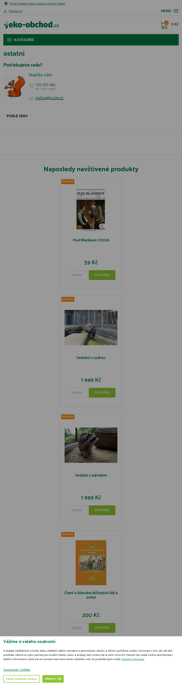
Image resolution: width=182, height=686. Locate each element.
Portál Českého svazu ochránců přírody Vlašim (37, 4)
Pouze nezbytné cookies (21, 679)
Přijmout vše (53, 679)
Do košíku (102, 275)
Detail (77, 275)
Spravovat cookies (16, 670)
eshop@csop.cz (49, 98)
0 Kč (175, 24)
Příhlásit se (15, 11)
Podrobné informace (132, 659)
